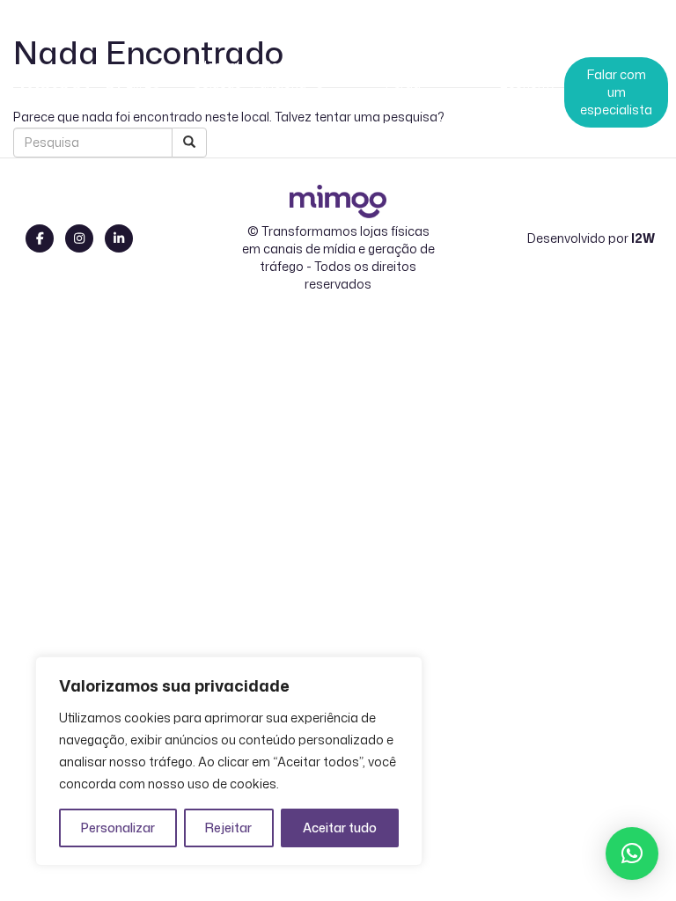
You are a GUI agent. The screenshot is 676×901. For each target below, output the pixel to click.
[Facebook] (40, 238)
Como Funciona (279, 74)
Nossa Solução (217, 74)
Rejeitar (228, 827)
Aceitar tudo (340, 827)
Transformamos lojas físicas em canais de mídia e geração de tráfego (338, 249)
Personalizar (118, 827)
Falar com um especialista (616, 92)
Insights (465, 74)
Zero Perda (403, 74)
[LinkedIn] (119, 238)
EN (134, 87)
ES (152, 87)
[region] (228, 761)
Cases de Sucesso (341, 74)
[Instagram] (79, 238)
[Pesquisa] (189, 142)
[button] (632, 853)
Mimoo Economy (527, 74)
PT (114, 87)
